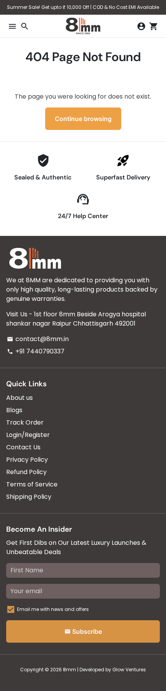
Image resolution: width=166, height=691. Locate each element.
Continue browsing (83, 119)
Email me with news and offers (53, 609)
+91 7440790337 (35, 351)
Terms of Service (32, 484)
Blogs (14, 410)
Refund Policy (26, 471)
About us (19, 397)
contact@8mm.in (38, 338)
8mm (69, 669)
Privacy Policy (27, 459)
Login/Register (28, 434)
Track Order (25, 422)
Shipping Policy (28, 496)
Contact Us (23, 447)
